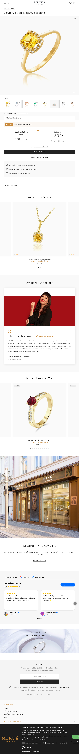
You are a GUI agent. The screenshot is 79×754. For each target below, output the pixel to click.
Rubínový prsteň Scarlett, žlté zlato (39, 440)
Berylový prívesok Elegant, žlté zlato (39, 260)
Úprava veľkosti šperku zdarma (19, 173)
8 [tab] (44, 448)
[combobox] (39, 118)
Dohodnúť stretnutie (39, 157)
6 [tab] (40, 448)
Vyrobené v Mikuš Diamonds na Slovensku (23, 169)
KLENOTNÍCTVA (39, 560)
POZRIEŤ (39, 639)
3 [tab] (34, 448)
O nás (6, 708)
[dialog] (39, 739)
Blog (5, 717)
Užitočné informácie (11, 711)
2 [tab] (32, 448)
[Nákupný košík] (74, 3)
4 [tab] (36, 448)
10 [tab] (48, 448)
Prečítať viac (43, 740)
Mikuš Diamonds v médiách (13, 714)
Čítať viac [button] (46, 607)
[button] (3, 603)
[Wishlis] (70, 2)
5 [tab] (38, 448)
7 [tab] (42, 448)
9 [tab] (46, 448)
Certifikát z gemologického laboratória (22, 165)
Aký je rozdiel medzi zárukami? (39, 147)
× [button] (77, 726)
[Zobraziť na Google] (6, 614)
